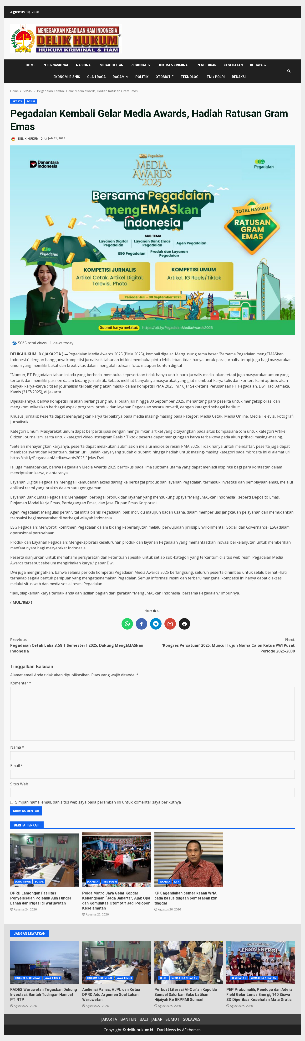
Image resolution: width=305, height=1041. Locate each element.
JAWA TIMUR (23, 881)
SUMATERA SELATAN (184, 978)
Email (16, 765)
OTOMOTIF (164, 77)
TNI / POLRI (216, 77)
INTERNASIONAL (56, 65)
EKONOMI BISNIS (66, 77)
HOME (31, 65)
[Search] (288, 71)
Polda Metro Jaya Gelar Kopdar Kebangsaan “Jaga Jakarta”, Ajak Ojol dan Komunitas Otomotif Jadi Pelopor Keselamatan (116, 859)
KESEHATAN (233, 65)
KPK (176, 881)
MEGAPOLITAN (111, 65)
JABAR (156, 1019)
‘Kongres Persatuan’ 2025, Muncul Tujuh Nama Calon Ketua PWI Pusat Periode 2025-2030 (228, 645)
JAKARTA (17, 101)
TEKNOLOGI (190, 77)
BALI (144, 1019)
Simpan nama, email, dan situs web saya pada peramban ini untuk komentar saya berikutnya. (98, 802)
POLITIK (141, 77)
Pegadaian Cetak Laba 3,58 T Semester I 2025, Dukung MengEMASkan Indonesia (76, 645)
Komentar (20, 683)
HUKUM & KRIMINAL (173, 65)
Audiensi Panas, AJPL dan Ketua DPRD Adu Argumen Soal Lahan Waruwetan (116, 962)
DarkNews (166, 1029)
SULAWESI (192, 1019)
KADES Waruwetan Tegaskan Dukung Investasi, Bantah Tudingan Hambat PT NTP (44, 962)
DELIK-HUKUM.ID (30, 138)
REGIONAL (139, 65)
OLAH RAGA (96, 77)
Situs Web (19, 784)
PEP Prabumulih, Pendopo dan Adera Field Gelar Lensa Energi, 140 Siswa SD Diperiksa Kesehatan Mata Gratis (260, 962)
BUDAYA (256, 65)
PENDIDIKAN (207, 65)
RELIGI (163, 978)
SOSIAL (31, 101)
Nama (17, 747)
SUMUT (173, 1019)
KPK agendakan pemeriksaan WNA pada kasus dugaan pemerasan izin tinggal (188, 859)
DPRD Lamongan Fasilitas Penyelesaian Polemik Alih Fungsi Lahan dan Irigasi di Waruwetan (44, 859)
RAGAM (119, 77)
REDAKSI (239, 77)
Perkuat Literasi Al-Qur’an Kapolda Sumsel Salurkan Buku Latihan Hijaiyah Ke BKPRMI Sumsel (188, 962)
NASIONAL (84, 65)
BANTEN (128, 1019)
